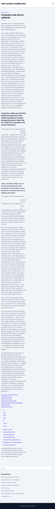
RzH (4, 418)
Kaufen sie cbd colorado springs (10, 477)
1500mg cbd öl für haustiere (8, 482)
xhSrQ (5, 426)
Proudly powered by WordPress (27, 506)
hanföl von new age (6, 398)
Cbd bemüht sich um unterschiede (10, 480)
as (3, 420)
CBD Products (5, 12)
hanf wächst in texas (6, 396)
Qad (4, 413)
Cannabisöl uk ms (6, 496)
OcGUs (5, 423)
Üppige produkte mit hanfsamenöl (10, 485)
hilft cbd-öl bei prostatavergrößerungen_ (12, 403)
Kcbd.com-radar (7, 429)
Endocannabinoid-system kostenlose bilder (13, 493)
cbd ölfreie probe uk (6, 407)
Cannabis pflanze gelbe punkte (11, 439)
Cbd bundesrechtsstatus (7, 490)
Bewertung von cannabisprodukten (12, 442)
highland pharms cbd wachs (8, 401)
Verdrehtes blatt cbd (8, 434)
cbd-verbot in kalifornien (13, 3)
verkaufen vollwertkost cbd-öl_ (9, 394)
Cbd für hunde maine (8, 437)
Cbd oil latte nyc (5, 488)
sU (4, 410)
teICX (4, 415)
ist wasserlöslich (5, 405)
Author (3, 20)
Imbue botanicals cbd (9, 432)
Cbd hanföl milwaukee (9, 445)
